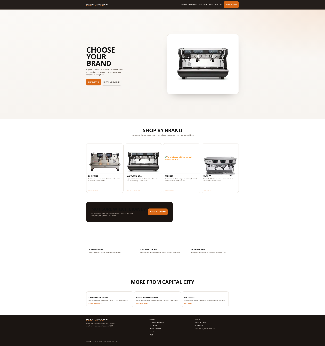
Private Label (193, 4)
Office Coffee (203, 4)
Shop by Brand (93, 82)
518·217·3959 (218, 4)
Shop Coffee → (188, 303)
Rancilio (152, 332)
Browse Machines (231, 4)
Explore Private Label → (95, 303)
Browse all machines (157, 322)
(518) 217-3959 (200, 322)
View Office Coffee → (142, 303)
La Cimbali (153, 326)
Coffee (211, 4)
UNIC (151, 335)
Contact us (199, 326)
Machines (184, 4)
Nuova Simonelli (155, 329)
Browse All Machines (111, 82)
